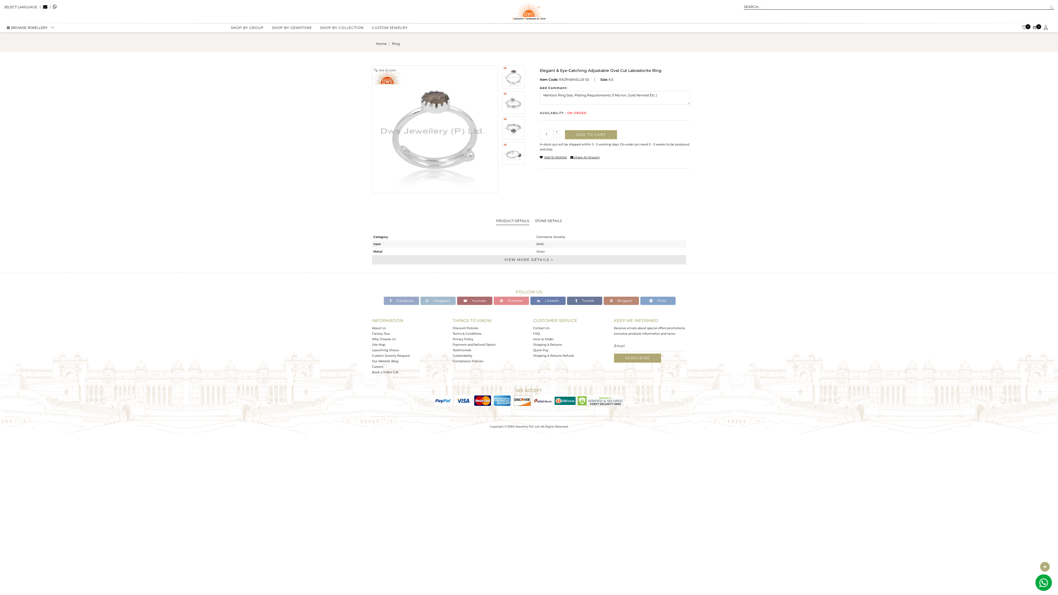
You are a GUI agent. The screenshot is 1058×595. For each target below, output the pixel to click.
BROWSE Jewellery (29, 28)
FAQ (536, 334)
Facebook (404, 301)
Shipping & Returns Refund (553, 356)
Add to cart (591, 134)
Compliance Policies (468, 361)
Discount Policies (465, 328)
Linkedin (551, 301)
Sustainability (462, 356)
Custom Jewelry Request (391, 356)
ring (396, 44)
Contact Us (541, 328)
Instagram (441, 301)
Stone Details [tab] (548, 221)
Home (381, 44)
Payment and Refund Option (474, 345)
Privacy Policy (463, 339)
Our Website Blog (385, 361)
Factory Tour (381, 334)
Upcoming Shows (385, 350)
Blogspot (625, 301)
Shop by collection (342, 28)
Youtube (478, 301)
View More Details (527, 260)
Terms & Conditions (467, 334)
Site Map (378, 345)
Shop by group (247, 28)
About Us (379, 328)
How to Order (543, 339)
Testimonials (462, 350)
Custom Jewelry (390, 28)
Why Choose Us (384, 339)
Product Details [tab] (512, 221)
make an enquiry (586, 157)
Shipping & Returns (547, 345)
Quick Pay (540, 350)
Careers (377, 367)
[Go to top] (1045, 567)
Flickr (661, 301)
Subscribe (637, 358)
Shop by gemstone (292, 28)
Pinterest (515, 301)
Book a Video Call (385, 372)
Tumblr (587, 301)
